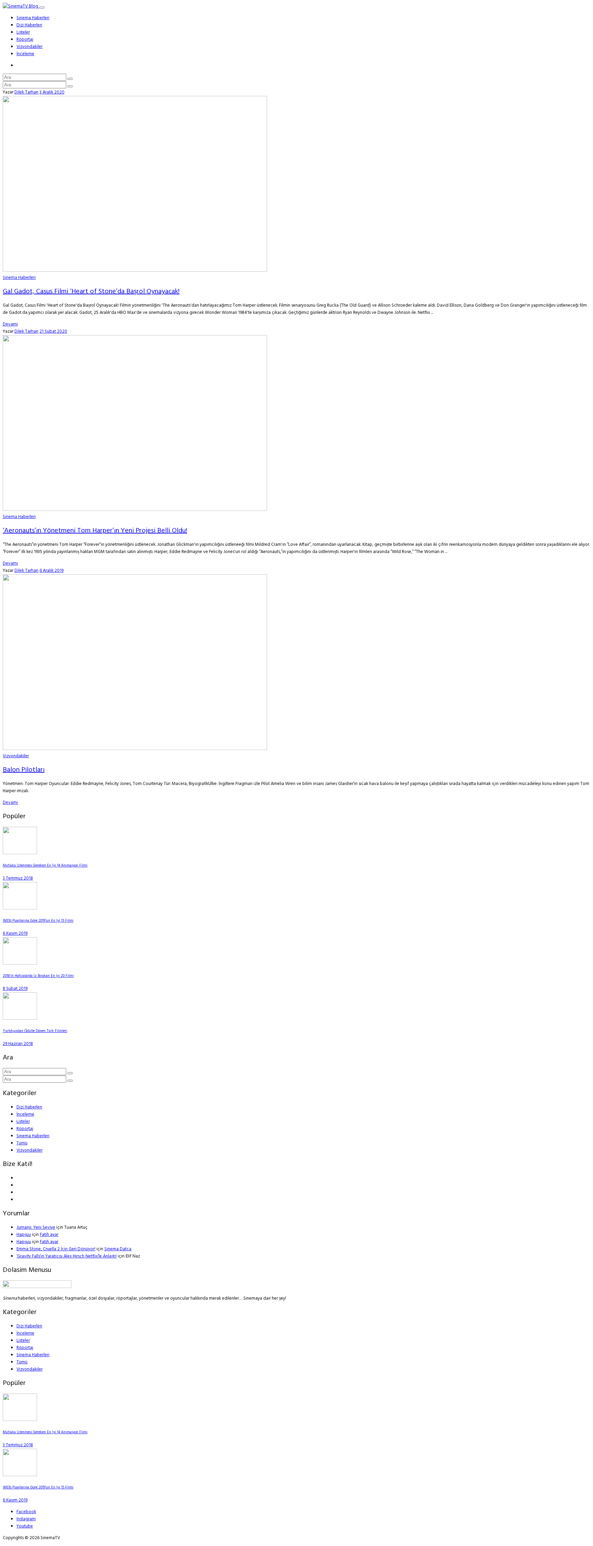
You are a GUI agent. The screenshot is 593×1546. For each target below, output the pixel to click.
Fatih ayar (49, 1234)
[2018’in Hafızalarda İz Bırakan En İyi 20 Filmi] (20, 963)
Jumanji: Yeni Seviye (35, 1227)
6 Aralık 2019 (51, 570)
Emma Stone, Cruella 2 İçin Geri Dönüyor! (55, 1249)
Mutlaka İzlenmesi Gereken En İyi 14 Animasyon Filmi (45, 866)
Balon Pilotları (24, 769)
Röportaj (24, 39)
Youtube (24, 1526)
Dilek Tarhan (26, 92)
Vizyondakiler (29, 46)
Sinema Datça (117, 1249)
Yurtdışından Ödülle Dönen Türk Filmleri (35, 1031)
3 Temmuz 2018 (18, 878)
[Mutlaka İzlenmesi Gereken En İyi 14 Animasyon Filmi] (20, 853)
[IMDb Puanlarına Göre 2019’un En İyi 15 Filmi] (20, 908)
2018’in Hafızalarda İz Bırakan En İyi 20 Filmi (38, 976)
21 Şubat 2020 (53, 331)
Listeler (23, 32)
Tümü (21, 1143)
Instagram (26, 1519)
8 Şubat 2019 (15, 988)
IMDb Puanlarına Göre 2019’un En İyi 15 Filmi (38, 921)
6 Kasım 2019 (15, 933)
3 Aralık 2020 (52, 92)
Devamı (10, 324)
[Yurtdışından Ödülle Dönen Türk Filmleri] (20, 1018)
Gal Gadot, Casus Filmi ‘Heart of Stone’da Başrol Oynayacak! (91, 291)
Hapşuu (23, 1234)
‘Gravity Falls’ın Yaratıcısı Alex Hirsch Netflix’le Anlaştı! (66, 1256)
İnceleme (25, 54)
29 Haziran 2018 (18, 1043)
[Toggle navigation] (42, 8)
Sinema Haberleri (32, 18)
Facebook (26, 1512)
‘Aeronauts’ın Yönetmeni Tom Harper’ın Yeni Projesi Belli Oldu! (95, 530)
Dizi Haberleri (29, 25)
